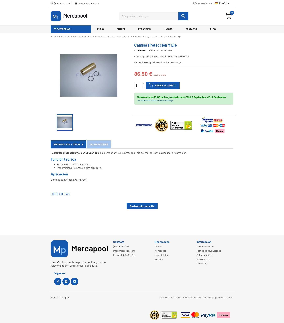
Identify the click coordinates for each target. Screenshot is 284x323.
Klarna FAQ (202, 263)
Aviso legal (164, 297)
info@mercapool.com (124, 250)
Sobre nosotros (204, 255)
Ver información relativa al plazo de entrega (155, 100)
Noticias (159, 259)
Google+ (66, 281)
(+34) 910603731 (121, 246)
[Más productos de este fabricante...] (144, 124)
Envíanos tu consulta (142, 206)
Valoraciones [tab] (99, 144)
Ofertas (158, 246)
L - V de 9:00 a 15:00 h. (124, 255)
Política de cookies (192, 297)
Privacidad (176, 297)
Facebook (57, 281)
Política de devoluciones (209, 250)
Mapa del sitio (162, 255)
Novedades (160, 250)
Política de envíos (205, 246)
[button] (71, 29)
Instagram (74, 281)
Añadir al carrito (165, 85)
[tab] (68, 144)
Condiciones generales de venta (217, 297)
